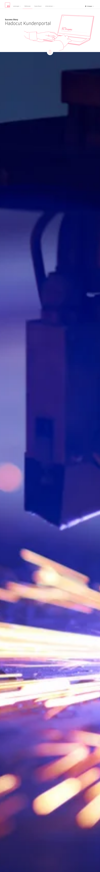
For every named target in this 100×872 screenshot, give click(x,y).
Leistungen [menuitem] (16, 6)
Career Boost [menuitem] (37, 6)
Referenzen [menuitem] (28, 6)
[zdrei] (7, 4)
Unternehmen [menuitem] (49, 6)
